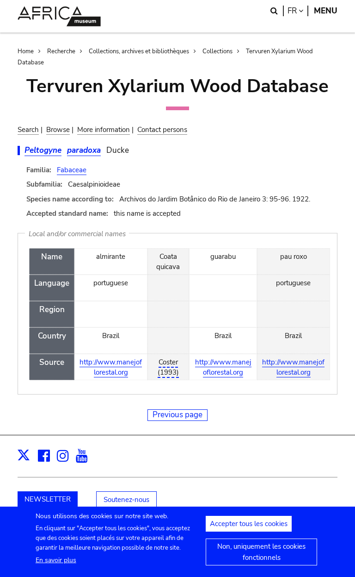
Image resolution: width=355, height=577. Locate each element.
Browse (58, 129)
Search (28, 129)
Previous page (177, 414)
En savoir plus (56, 560)
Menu (325, 11)
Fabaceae (71, 170)
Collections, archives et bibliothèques (139, 51)
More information (103, 129)
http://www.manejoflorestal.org (111, 367)
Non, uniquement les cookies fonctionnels (261, 552)
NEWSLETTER (47, 499)
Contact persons (162, 129)
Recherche (61, 51)
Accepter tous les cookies (249, 523)
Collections (217, 51)
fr (298, 11)
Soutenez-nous (126, 499)
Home (26, 51)
